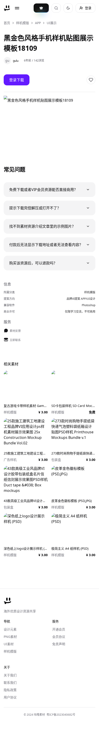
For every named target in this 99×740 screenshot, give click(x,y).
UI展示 (52, 23)
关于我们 (10, 675)
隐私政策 (10, 690)
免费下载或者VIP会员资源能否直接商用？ (43, 189)
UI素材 (9, 644)
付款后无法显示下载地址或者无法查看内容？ (46, 244)
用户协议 (10, 697)
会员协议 (58, 636)
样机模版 (22, 23)
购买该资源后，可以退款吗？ (33, 263)
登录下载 (16, 79)
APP (38, 23)
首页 (7, 23)
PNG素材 (10, 636)
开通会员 (58, 629)
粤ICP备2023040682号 (61, 715)
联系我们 (10, 682)
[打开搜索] (56, 8)
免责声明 (58, 644)
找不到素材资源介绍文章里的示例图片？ (42, 226)
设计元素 (10, 629)
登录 (88, 8)
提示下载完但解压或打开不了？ (35, 207)
